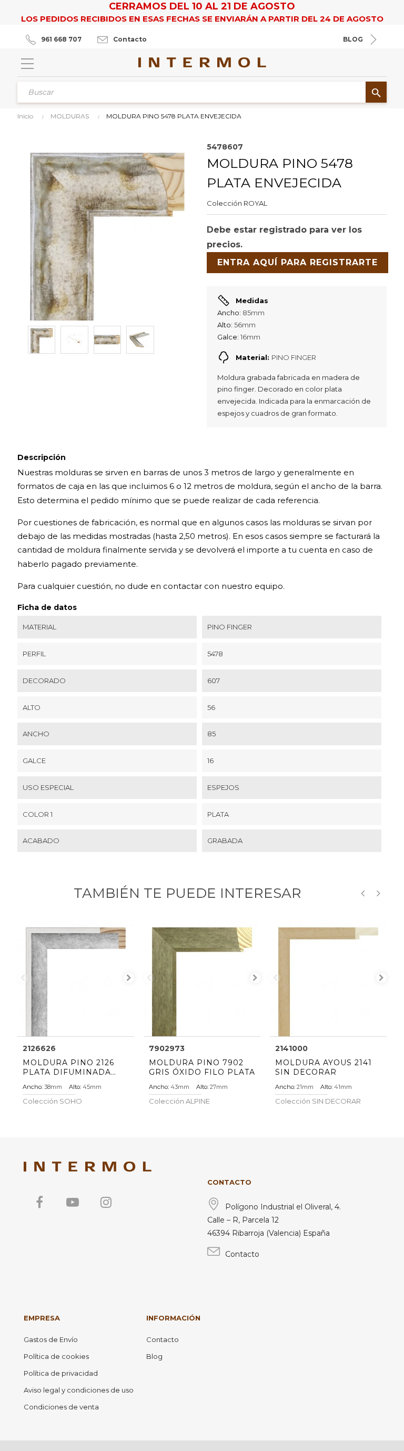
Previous (22, 978)
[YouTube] (72, 1202)
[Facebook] (39, 1202)
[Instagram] (106, 1202)
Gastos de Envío (51, 1339)
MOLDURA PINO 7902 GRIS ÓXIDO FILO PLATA (202, 1067)
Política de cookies (56, 1356)
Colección (224, 203)
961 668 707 (61, 39)
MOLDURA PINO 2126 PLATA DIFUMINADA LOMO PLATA (68, 1067)
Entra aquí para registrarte (297, 262)
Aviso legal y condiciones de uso (79, 1390)
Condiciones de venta (61, 1407)
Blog (154, 1356)
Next (129, 978)
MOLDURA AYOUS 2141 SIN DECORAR (323, 1067)
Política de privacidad (61, 1373)
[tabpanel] (75, 977)
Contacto (130, 39)
